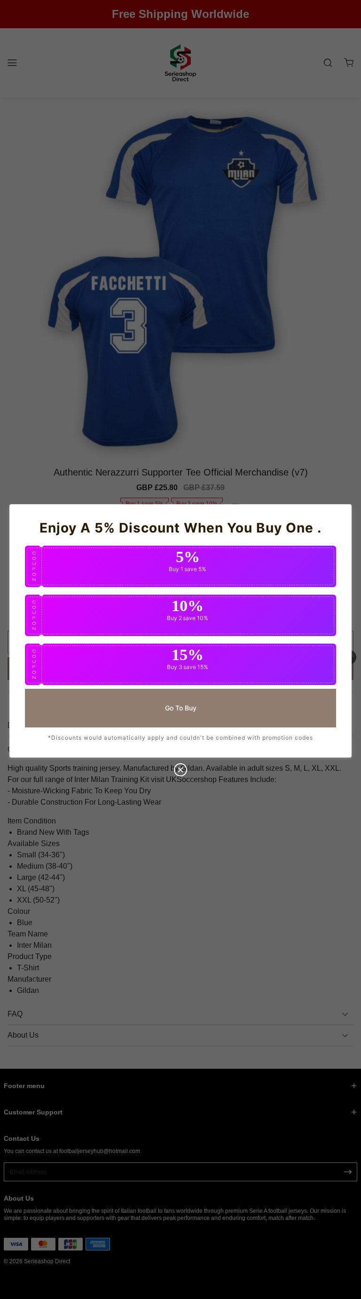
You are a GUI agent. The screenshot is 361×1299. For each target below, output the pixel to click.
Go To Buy (180, 707)
